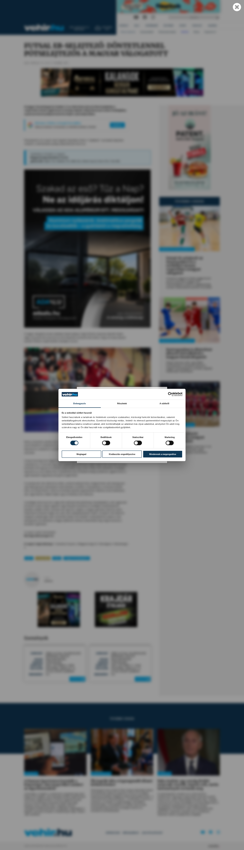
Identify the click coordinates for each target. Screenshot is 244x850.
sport (28, 558)
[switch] (106, 443)
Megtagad (81, 454)
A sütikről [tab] (164, 403)
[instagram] (153, 17)
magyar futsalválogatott (76, 558)
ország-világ (42, 558)
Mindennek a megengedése (162, 454)
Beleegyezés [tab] (79, 403)
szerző (47, 578)
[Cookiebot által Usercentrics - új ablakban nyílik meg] (170, 394)
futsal (56, 558)
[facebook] (145, 17)
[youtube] (136, 17)
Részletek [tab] (122, 403)
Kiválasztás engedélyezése (122, 454)
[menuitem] (123, 25)
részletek (76, 679)
